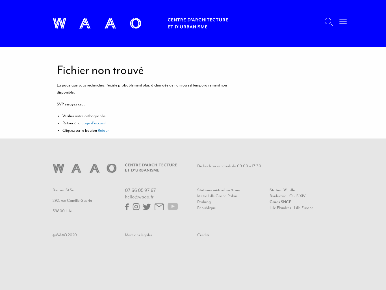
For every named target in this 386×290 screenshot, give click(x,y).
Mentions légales (138, 235)
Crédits (203, 235)
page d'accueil (93, 123)
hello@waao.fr (139, 197)
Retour (103, 130)
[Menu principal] (343, 23)
